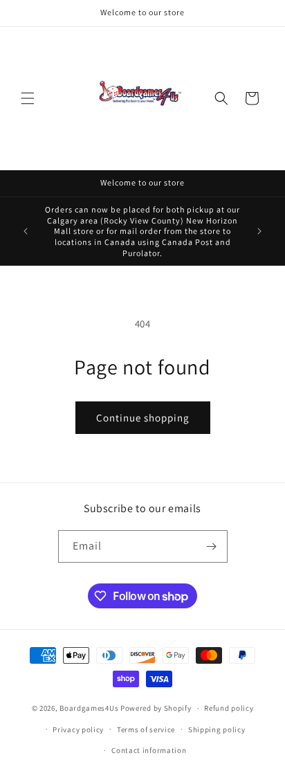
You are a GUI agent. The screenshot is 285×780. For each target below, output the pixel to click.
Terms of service (146, 729)
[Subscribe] (211, 546)
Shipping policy (217, 729)
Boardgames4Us (88, 708)
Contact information (148, 750)
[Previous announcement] (25, 231)
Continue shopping (143, 417)
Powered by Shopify (156, 708)
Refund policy (228, 708)
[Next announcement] (259, 231)
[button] (27, 98)
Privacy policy (78, 729)
